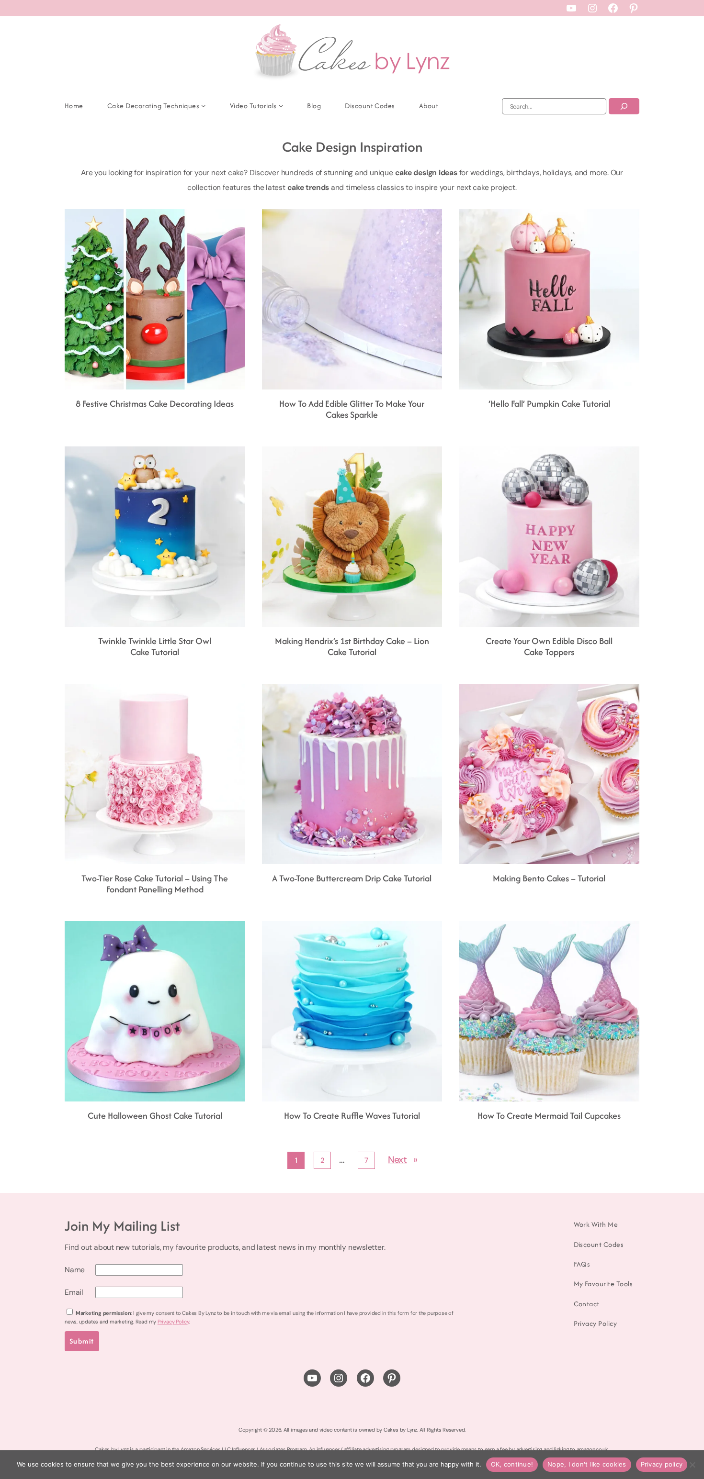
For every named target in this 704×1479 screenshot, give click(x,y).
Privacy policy (662, 1464)
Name (75, 1270)
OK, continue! (512, 1464)
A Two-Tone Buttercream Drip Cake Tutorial (351, 878)
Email (74, 1292)
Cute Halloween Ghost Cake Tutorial (155, 1116)
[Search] (624, 106)
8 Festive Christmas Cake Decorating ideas (155, 404)
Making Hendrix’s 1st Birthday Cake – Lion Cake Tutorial (352, 646)
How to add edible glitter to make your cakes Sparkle (351, 409)
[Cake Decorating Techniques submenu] (203, 105)
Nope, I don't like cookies (586, 1464)
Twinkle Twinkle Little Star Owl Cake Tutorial (154, 646)
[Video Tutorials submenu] (281, 105)
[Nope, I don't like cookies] (692, 1464)
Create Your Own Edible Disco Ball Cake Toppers (549, 646)
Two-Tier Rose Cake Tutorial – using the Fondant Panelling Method (154, 884)
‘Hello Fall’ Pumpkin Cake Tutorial (549, 404)
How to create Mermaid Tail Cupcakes (549, 1116)
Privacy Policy (173, 1321)
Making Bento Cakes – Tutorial (549, 878)
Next (403, 1160)
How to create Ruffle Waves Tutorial (352, 1116)
